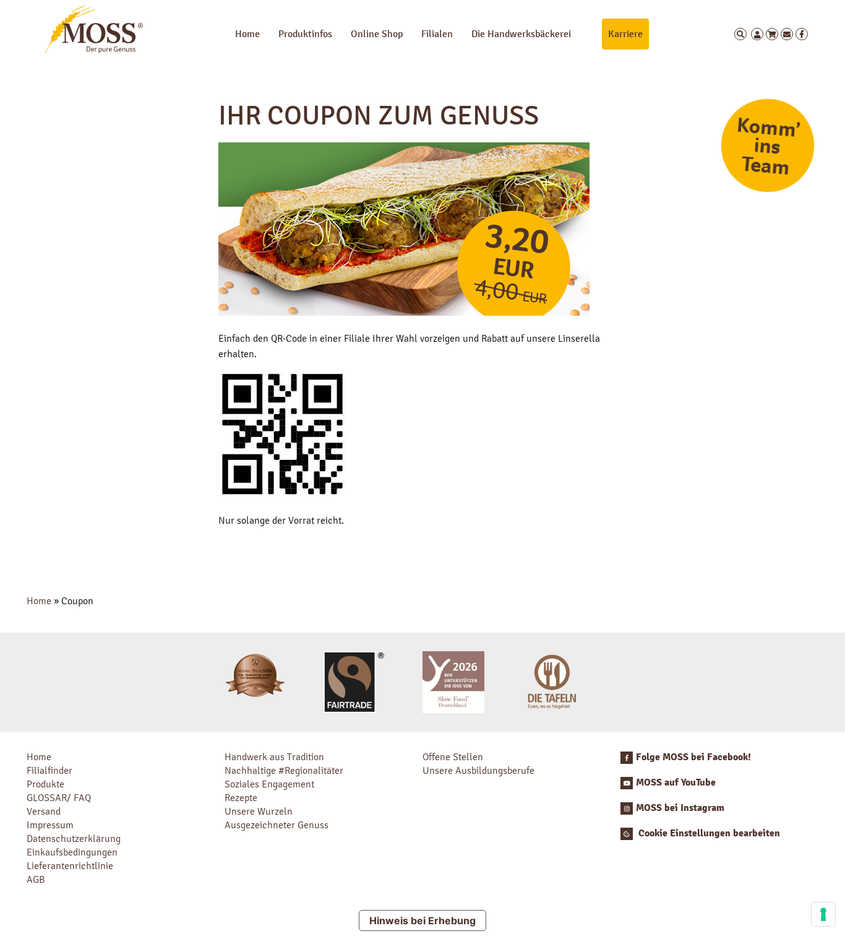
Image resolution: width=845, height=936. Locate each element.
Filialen (437, 34)
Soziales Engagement (269, 784)
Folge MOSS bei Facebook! (693, 757)
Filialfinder (49, 770)
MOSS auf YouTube (676, 782)
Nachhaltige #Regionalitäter (284, 770)
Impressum (50, 825)
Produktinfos (305, 34)
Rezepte (241, 798)
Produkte (45, 784)
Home (247, 34)
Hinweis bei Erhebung (422, 920)
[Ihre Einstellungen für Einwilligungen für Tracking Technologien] (823, 914)
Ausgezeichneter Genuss (276, 825)
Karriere (625, 34)
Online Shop (377, 34)
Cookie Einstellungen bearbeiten (708, 833)
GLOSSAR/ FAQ (59, 798)
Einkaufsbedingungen (72, 852)
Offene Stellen (452, 757)
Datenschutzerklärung (74, 838)
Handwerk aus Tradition (274, 757)
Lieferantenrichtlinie (70, 866)
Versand (44, 811)
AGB (36, 879)
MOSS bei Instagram (680, 808)
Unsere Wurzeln (259, 811)
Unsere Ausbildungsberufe (478, 770)
